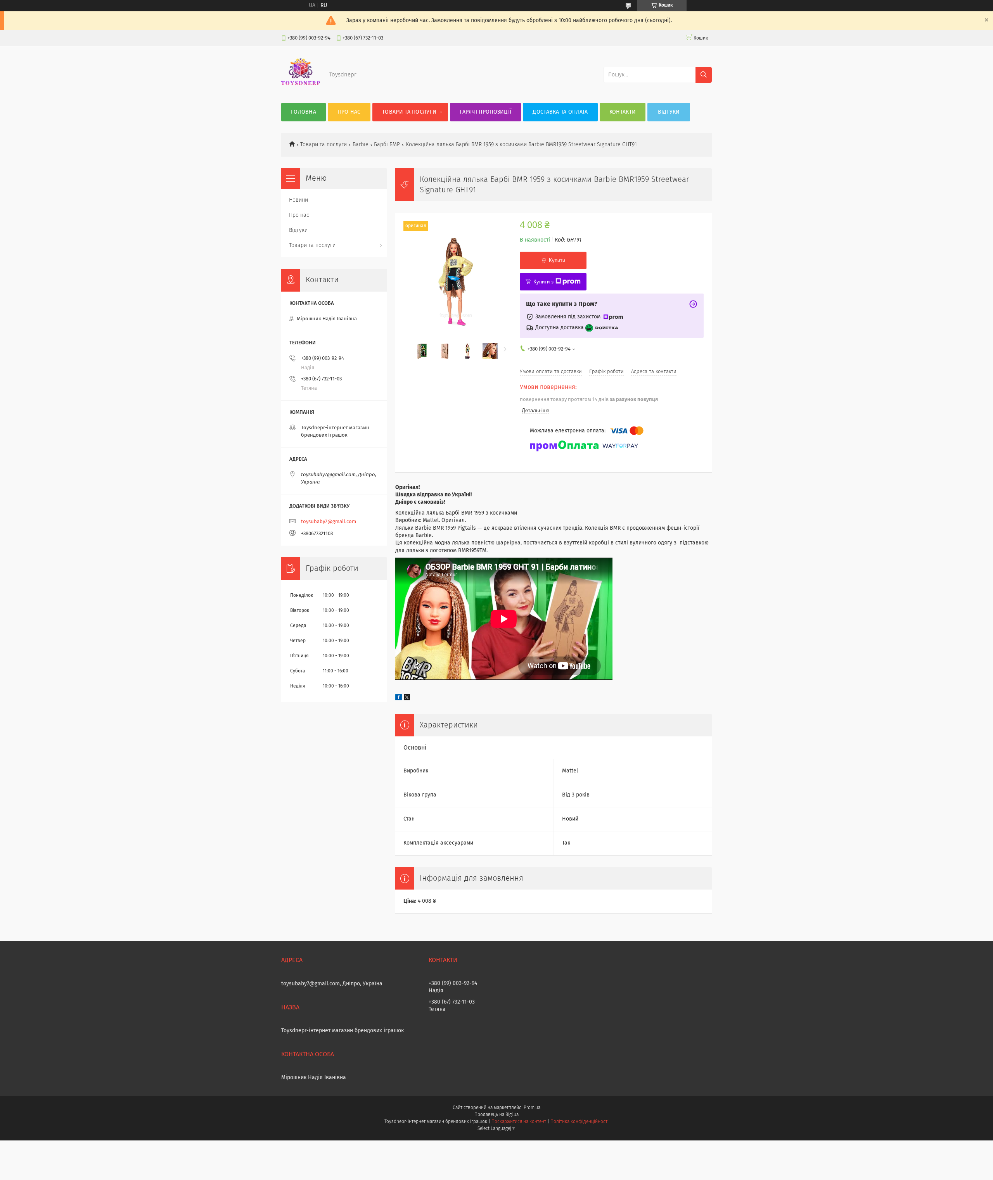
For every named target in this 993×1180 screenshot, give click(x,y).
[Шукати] (703, 75)
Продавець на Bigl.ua (496, 1115)
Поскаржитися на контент (518, 1122)
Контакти (622, 112)
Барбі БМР (387, 144)
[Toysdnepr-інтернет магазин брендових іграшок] (300, 87)
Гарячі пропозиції (485, 112)
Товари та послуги (409, 112)
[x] (407, 698)
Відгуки (669, 112)
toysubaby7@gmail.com (328, 521)
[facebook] (398, 698)
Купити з (543, 282)
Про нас (349, 112)
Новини (298, 200)
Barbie (360, 144)
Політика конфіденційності (579, 1122)
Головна (303, 112)
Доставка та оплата (560, 112)
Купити (557, 260)
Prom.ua (532, 1108)
